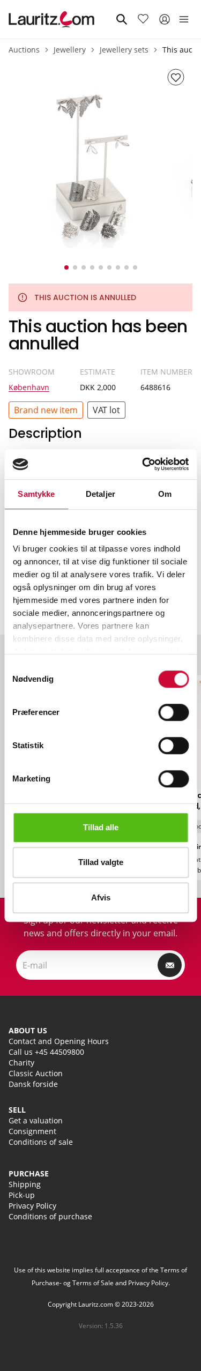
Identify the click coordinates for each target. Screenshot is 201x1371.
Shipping (25, 1184)
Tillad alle (100, 827)
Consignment (32, 1131)
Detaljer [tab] (100, 493)
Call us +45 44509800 (46, 1052)
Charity (21, 1062)
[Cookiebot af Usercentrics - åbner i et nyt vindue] (143, 464)
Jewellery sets (124, 49)
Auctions (24, 49)
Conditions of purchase (50, 1216)
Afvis (100, 897)
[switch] (173, 712)
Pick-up (22, 1195)
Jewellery (70, 49)
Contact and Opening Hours (59, 1041)
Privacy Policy (32, 1206)
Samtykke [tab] (36, 493)
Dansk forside (33, 1084)
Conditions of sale (41, 1142)
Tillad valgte (100, 862)
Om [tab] (165, 493)
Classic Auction (36, 1073)
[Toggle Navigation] (183, 19)
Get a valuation (36, 1120)
